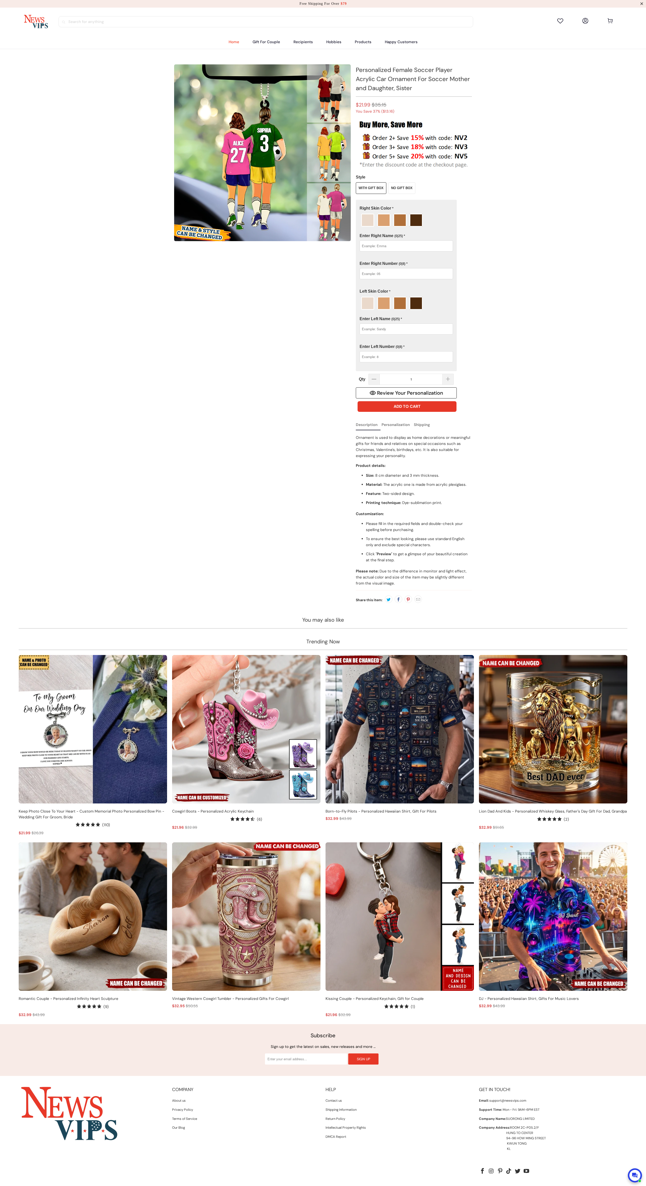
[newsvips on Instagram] (491, 1171)
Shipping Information (341, 1109)
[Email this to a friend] (418, 599)
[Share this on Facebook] (398, 599)
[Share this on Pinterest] (408, 599)
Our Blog (178, 1127)
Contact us (334, 1100)
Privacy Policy (182, 1109)
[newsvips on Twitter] (518, 1171)
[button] (303, 42)
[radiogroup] (406, 220)
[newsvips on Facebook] (483, 1171)
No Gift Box (402, 188)
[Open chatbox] (635, 1175)
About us (179, 1100)
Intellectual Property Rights (346, 1127)
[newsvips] (35, 21)
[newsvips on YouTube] (526, 1171)
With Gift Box (371, 188)
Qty (362, 379)
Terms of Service (184, 1119)
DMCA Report (336, 1136)
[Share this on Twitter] (388, 599)
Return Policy (335, 1119)
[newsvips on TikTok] (509, 1171)
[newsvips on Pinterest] (500, 1171)
